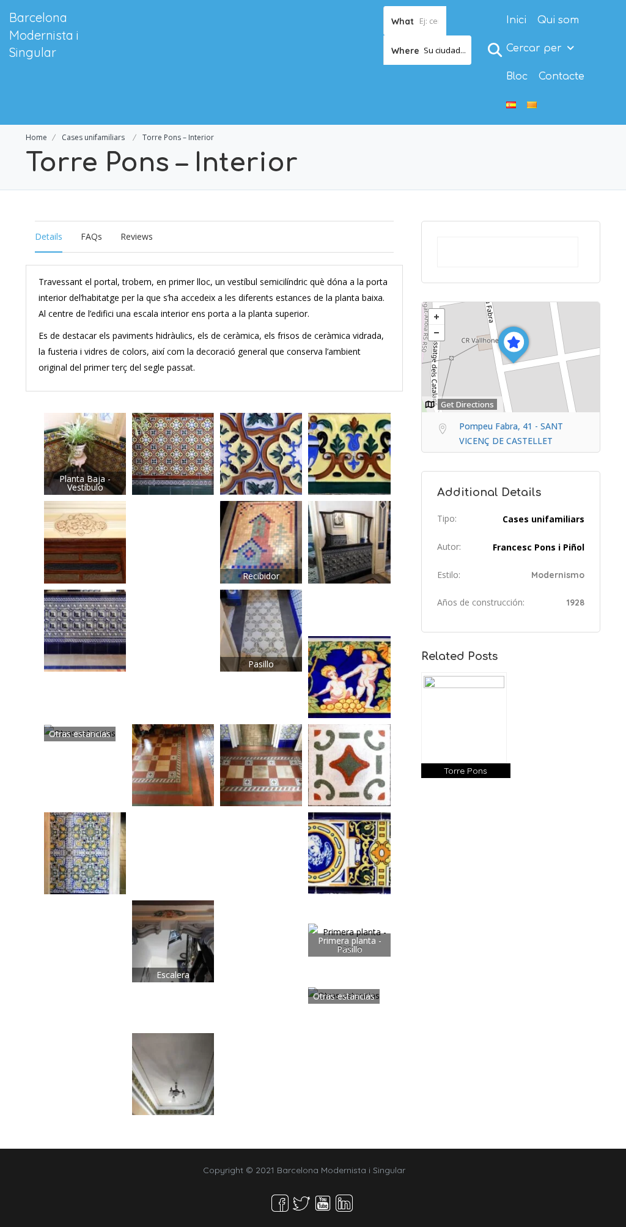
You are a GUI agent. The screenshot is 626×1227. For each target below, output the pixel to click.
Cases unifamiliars (93, 137)
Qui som (558, 20)
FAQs (91, 236)
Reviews (136, 236)
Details (48, 236)
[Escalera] (173, 940)
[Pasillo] (261, 629)
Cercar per (534, 48)
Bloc (517, 76)
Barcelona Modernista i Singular (44, 35)
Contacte (561, 76)
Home (36, 137)
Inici (516, 20)
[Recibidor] (261, 541)
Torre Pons (465, 770)
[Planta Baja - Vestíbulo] (85, 453)
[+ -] (511, 357)
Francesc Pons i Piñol (538, 547)
